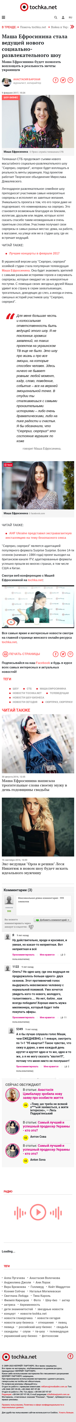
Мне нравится (47, 954)
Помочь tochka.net (33, 27)
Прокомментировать (23, 954)
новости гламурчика (18, 1318)
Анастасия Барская (26, 79)
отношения (46, 1322)
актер (66, 1300)
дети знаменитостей (18, 1309)
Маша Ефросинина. (16, 270)
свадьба (62, 1327)
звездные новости (50, 1309)
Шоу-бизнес (11, 97)
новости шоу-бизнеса (28, 697)
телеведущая (59, 693)
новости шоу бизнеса (19, 1322)
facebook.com (38, 513)
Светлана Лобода (16, 1296)
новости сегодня (25, 702)
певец (62, 1322)
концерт (10, 1313)
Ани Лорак (43, 1282)
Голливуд (37, 1287)
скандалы (11, 1331)
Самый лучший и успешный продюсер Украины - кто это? (46, 1126)
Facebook (43, 662)
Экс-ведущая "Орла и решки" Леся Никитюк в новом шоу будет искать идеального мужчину (35, 868)
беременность (30, 1304)
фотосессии (50, 1336)
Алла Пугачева (14, 1278)
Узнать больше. (66, 1412)
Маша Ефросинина (53, 688)
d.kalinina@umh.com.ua (58, 1394)
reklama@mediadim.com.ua (54, 1386)
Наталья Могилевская (45, 1291)
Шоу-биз (51, 1300)
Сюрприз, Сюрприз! (59, 702)
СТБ (29, 688)
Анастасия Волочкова (45, 1278)
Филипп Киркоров (16, 1300)
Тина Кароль (42, 1296)
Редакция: (7, 1394)
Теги (7, 1266)
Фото (37, 1300)
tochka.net (35, 580)
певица (9, 1327)
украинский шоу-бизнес (20, 1336)
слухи (26, 1331)
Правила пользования (12, 1405)
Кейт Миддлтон (59, 1287)
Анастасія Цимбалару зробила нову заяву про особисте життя (43, 1094)
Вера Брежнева (15, 1287)
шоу (16, 688)
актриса (9, 1304)
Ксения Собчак (14, 1291)
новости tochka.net (27, 693)
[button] (63, 17)
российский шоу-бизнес (35, 1327)
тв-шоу (40, 1331)
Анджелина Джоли (17, 1282)
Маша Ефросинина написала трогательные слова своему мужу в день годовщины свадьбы (34, 785)
